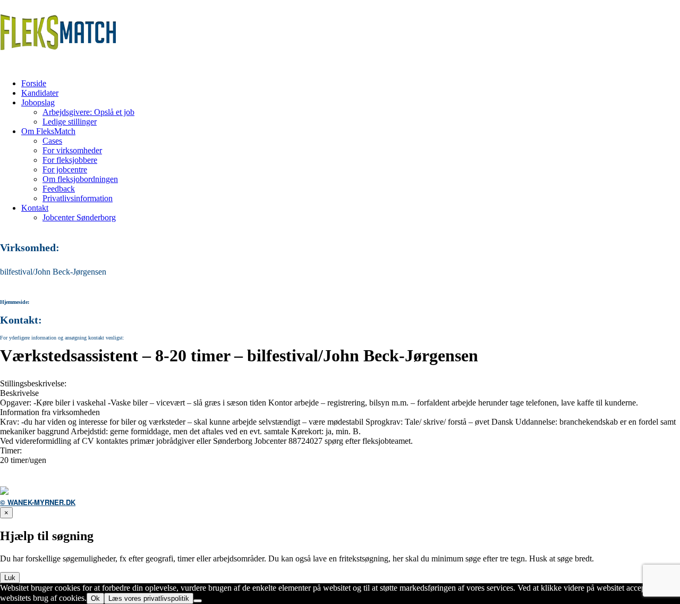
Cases (52, 140)
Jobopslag (38, 102)
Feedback (58, 188)
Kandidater (39, 92)
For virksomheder (72, 150)
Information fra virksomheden (50, 412)
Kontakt (34, 207)
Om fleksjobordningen (80, 179)
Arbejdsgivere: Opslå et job (88, 112)
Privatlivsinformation (77, 198)
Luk (9, 578)
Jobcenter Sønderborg (79, 217)
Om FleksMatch (48, 131)
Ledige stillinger (69, 121)
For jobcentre (64, 169)
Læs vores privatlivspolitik (148, 598)
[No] (197, 600)
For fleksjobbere (69, 159)
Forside (33, 83)
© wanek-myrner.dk (37, 502)
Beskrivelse (19, 393)
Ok (95, 598)
